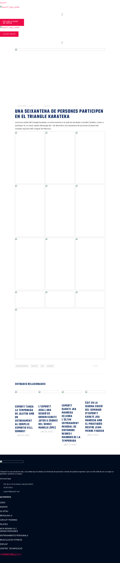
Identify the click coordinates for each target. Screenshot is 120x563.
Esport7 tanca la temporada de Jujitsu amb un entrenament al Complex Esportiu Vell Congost (24, 419)
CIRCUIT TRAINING (8, 520)
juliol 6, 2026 (93, 435)
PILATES (4, 524)
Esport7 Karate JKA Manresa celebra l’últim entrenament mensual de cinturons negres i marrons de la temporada (71, 423)
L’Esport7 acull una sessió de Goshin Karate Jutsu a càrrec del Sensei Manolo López (48, 417)
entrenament (22, 366)
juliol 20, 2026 (23, 435)
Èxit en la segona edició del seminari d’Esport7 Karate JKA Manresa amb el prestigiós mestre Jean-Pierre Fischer (94, 417)
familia (34, 366)
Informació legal (5, 478)
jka (42, 366)
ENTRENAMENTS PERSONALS (14, 536)
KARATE (4, 507)
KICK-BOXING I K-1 (8, 529)
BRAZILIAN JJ (6, 516)
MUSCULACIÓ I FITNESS (11, 540)
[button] (62, 14)
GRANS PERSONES (9, 531)
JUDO (2, 503)
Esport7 (3, 3)
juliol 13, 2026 (69, 445)
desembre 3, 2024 (26, 106)
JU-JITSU (4, 511)
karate (46, 106)
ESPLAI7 (4, 544)
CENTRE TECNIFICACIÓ (11, 549)
